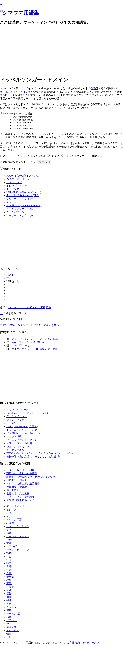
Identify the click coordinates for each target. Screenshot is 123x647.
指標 (9, 553)
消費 (9, 533)
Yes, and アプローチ (17, 409)
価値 (9, 597)
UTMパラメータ (21, 345)
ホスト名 (10, 91)
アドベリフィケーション (20, 208)
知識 (37, 642)
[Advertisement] (61, 50)
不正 (42, 307)
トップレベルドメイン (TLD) (22, 195)
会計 (9, 623)
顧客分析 (11, 627)
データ (10, 576)
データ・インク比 (16, 416)
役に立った (44, 162)
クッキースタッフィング (20, 198)
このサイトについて (53, 642)
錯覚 (9, 617)
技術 (9, 570)
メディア (11, 603)
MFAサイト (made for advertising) (24, 205)
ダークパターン (15, 212)
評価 (9, 580)
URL (10, 307)
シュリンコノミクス (17, 446)
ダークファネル (15, 450)
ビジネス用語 (14, 519)
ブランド (11, 620)
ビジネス (11, 509)
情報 (9, 633)
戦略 (9, 610)
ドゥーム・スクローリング (21, 429)
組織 (9, 600)
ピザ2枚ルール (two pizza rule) (23, 433)
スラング (11, 546)
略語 (9, 563)
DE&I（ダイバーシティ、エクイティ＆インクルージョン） (40, 453)
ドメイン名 (24, 91)
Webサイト (12, 630)
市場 (9, 566)
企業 (9, 573)
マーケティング (15, 506)
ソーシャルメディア (17, 536)
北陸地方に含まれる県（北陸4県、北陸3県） (32, 476)
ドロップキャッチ (16, 185)
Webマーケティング (17, 549)
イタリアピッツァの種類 (20, 497)
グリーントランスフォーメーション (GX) (35, 338)
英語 (9, 529)
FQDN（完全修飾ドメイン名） (24, 175)
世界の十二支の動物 (17, 493)
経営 (9, 516)
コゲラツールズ (90, 642)
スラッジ (11, 202)
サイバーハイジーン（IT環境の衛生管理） (36, 348)
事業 (9, 583)
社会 (9, 560)
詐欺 (48, 307)
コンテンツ (12, 607)
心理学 (10, 523)
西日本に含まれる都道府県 (21, 473)
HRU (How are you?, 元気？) (22, 426)
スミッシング (14, 182)
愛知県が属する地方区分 (20, 500)
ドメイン (34, 307)
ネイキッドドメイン (17, 179)
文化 (9, 543)
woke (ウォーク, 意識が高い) (28, 342)
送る (9, 278)
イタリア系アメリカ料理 (20, 470)
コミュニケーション (17, 526)
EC (8, 637)
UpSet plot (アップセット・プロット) (27, 413)
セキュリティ (21, 307)
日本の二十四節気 (16, 480)
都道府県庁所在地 (16, 486)
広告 (9, 593)
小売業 (10, 586)
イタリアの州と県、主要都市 (23, 483)
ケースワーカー (15, 423)
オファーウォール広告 (19, 443)
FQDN (94, 88)
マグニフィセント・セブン (21, 439)
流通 (9, 590)
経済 (9, 513)
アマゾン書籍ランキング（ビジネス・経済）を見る (29, 325)
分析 (9, 539)
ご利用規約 (73, 642)
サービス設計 (14, 613)
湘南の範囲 (12, 490)
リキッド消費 (14, 436)
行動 (9, 556)
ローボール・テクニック (20, 215)
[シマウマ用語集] (19, 13)
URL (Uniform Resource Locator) (23, 192)
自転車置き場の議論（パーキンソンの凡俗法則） (34, 456)
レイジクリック (15, 419)
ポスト (10, 274)
